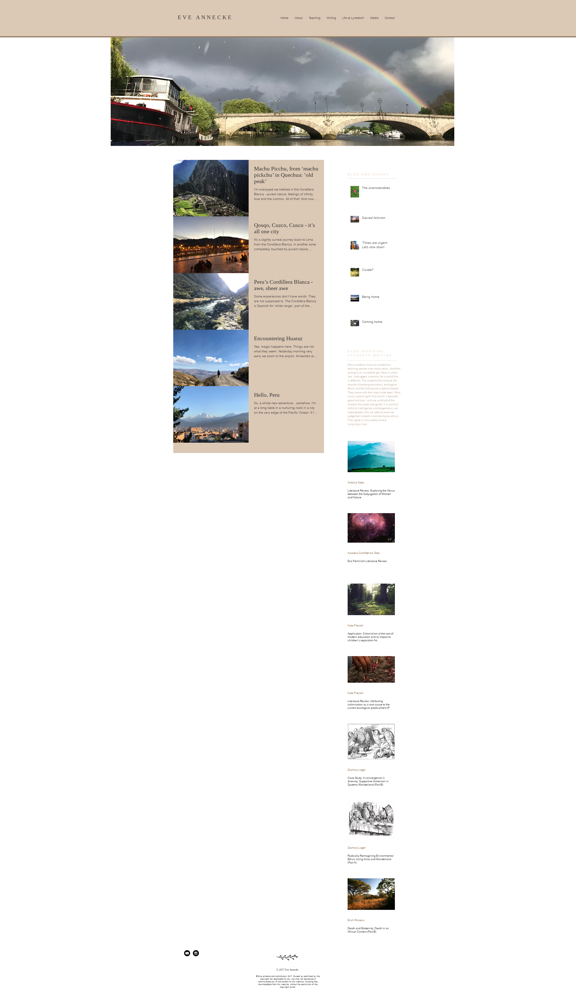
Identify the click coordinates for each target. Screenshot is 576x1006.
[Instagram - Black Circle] (196, 953)
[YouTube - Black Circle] (187, 953)
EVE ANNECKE (205, 17)
